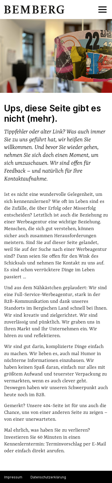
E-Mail (99, 444)
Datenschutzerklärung (48, 477)
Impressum (13, 477)
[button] (102, 9)
